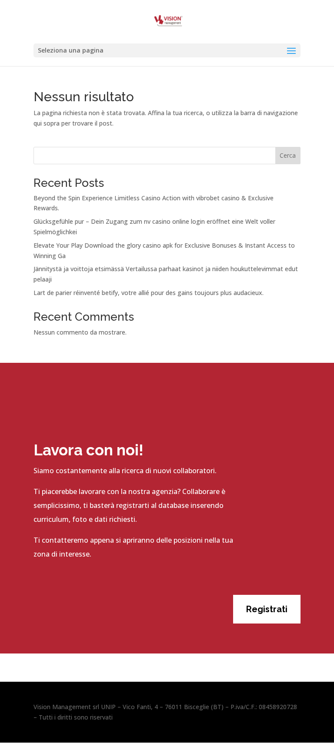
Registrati (266, 609)
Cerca (288, 155)
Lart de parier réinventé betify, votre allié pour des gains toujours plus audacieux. (148, 293)
